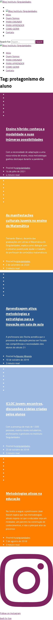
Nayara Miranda (24, 356)
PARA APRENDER (15, 25)
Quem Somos (12, 18)
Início (8, 14)
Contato (10, 32)
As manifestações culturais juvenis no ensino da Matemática (26, 220)
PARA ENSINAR (14, 21)
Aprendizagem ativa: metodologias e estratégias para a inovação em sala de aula (25, 316)
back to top (5, 618)
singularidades (23, 168)
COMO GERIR (12, 29)
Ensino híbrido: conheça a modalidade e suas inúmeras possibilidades (25, 134)
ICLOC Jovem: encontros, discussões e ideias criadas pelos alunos (26, 409)
